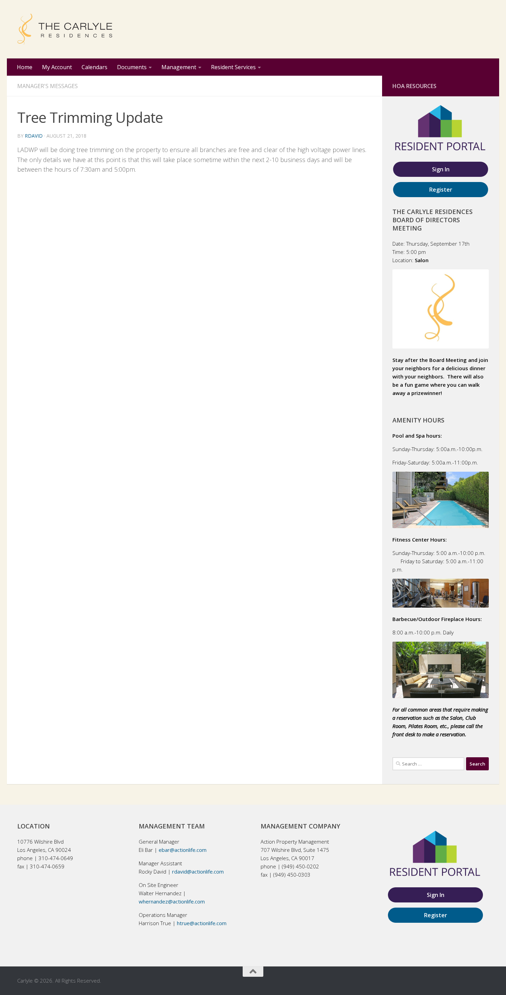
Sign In (441, 169)
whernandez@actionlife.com (172, 901)
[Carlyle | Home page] (64, 29)
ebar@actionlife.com (183, 849)
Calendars (94, 67)
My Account (57, 67)
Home (24, 67)
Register (440, 189)
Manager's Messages (47, 86)
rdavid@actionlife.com (198, 871)
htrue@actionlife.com (201, 923)
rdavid (34, 135)
